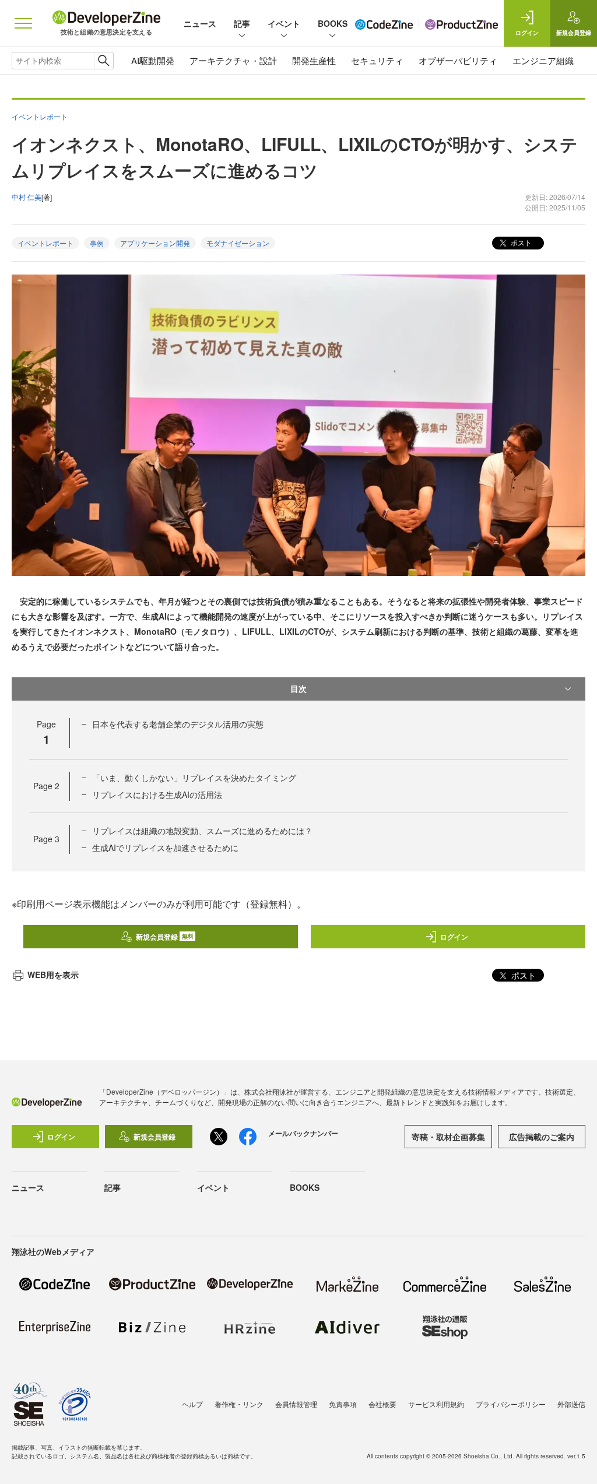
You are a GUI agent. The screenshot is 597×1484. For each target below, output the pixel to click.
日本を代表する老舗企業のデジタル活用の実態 (178, 724)
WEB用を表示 (53, 974)
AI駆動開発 (152, 60)
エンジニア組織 (543, 60)
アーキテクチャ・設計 (233, 60)
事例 (97, 243)
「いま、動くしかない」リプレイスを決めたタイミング (194, 777)
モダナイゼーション (237, 243)
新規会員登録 (165, 936)
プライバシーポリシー (511, 1404)
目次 (298, 688)
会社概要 (382, 1404)
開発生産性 (314, 60)
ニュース (200, 23)
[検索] (103, 60)
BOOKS (332, 23)
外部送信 (571, 1404)
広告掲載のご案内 (541, 1136)
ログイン (454, 936)
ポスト (520, 242)
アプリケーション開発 (155, 243)
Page (46, 786)
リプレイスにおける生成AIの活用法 (157, 794)
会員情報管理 (296, 1404)
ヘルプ (192, 1404)
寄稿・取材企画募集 (448, 1136)
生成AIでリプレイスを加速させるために (165, 847)
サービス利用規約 (436, 1404)
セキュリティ (377, 60)
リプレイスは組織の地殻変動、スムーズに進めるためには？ (202, 830)
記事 (242, 23)
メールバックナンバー (303, 1133)
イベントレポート (45, 243)
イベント (284, 23)
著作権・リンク (239, 1404)
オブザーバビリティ (458, 60)
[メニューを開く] (23, 23)
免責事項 (343, 1404)
